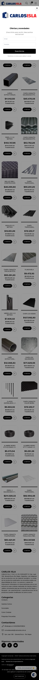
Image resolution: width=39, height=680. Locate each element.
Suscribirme (19, 51)
